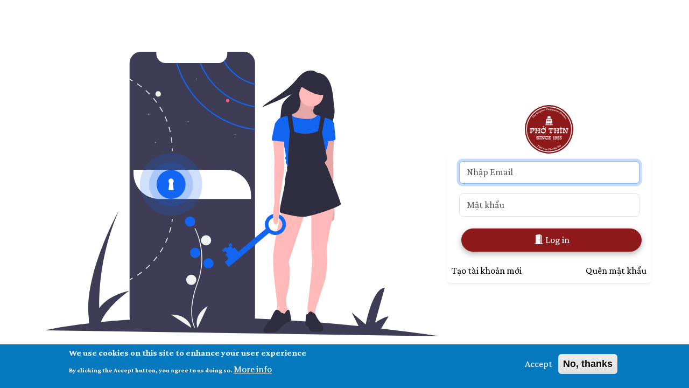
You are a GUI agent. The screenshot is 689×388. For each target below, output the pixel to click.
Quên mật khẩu (616, 270)
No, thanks (588, 363)
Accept (538, 363)
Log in (557, 239)
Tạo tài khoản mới (487, 270)
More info (253, 368)
